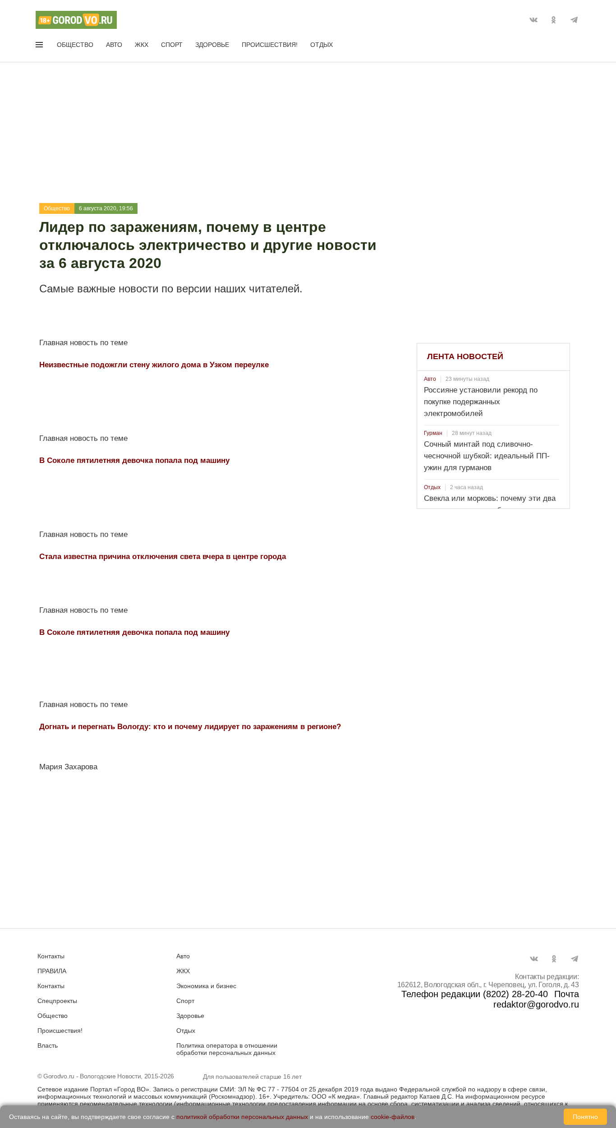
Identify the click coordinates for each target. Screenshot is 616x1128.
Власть (47, 1045)
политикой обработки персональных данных (242, 1116)
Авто (114, 44)
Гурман (433, 433)
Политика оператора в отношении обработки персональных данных (226, 1049)
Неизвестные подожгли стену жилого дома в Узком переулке (154, 365)
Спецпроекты (57, 1000)
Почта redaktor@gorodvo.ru (536, 999)
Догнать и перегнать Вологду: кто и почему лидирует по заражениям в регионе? (190, 726)
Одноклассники (554, 20)
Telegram (574, 20)
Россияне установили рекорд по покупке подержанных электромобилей (481, 402)
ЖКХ (141, 44)
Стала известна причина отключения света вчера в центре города (162, 556)
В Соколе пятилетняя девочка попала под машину (134, 460)
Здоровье (212, 44)
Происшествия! (270, 44)
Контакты (50, 956)
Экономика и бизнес (206, 985)
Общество (75, 44)
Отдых (321, 44)
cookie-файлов (392, 1116)
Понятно (585, 1116)
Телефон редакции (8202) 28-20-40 (474, 994)
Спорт (172, 44)
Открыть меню (40, 46)
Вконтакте (533, 20)
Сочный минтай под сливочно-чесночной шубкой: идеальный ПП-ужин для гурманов (487, 456)
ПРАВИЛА (51, 971)
